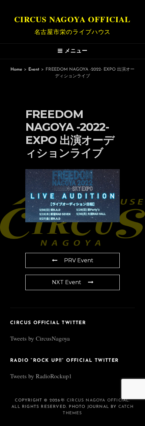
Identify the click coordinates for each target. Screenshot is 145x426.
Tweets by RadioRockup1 (41, 376)
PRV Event (78, 260)
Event (33, 69)
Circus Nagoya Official (72, 19)
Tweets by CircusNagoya (40, 338)
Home (16, 69)
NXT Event (66, 282)
